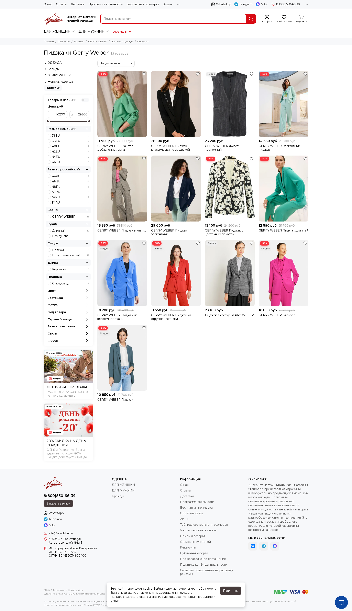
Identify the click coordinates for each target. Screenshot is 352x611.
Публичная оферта (194, 553)
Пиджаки (53, 88)
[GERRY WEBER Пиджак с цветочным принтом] (230, 189)
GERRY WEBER (97, 41)
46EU (70, 162)
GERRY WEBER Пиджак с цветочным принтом (224, 232)
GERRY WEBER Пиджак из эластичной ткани (117, 317)
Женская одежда (122, 41)
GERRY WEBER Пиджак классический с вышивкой (170, 147)
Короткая (70, 269)
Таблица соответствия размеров (204, 525)
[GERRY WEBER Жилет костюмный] (230, 104)
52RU (70, 197)
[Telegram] (263, 546)
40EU (70, 146)
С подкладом (70, 283)
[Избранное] (144, 74)
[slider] (48, 121)
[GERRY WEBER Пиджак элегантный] (176, 189)
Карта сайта (75, 589)
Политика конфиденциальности (203, 564)
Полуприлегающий (70, 255)
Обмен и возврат (192, 536)
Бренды (119, 31)
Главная (49, 41)
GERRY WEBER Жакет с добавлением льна (115, 147)
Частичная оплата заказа (198, 530)
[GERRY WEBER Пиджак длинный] (283, 189)
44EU (70, 157)
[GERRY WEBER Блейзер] (283, 273)
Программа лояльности (106, 4)
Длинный (70, 231)
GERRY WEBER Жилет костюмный (222, 147)
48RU (70, 187)
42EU (70, 151)
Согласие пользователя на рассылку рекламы (206, 572)
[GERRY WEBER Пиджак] (122, 358)
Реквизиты (188, 547)
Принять (230, 591)
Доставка (78, 4)
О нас (48, 4)
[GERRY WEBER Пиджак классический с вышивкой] (176, 104)
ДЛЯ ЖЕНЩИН (57, 31)
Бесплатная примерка (143, 4)
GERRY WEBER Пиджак (115, 399)
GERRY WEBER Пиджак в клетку (121, 230)
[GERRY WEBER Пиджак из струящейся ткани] (176, 273)
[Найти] (251, 19)
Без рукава (70, 236)
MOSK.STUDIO (66, 593)
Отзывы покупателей (195, 542)
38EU (70, 141)
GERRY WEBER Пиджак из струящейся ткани (171, 317)
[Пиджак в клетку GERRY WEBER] (230, 273)
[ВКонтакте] (252, 546)
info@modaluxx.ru (61, 533)
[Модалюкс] (53, 19)
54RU (70, 202)
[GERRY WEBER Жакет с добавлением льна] (122, 104)
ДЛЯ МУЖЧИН (91, 31)
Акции (168, 4)
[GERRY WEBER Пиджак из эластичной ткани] (122, 273)
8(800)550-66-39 (288, 4)
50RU (70, 192)
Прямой (70, 250)
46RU (70, 181)
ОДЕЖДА (64, 41)
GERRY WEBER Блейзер (277, 315)
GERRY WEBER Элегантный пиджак (279, 147)
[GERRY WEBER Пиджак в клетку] (122, 189)
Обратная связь (191, 513)
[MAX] (274, 546)
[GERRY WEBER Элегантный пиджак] (283, 104)
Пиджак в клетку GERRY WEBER (229, 315)
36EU (70, 135)
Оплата (61, 4)
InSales (101, 593)
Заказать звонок (58, 503)
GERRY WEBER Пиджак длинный (283, 230)
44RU (70, 176)
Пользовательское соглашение (203, 559)
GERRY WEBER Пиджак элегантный (169, 232)
